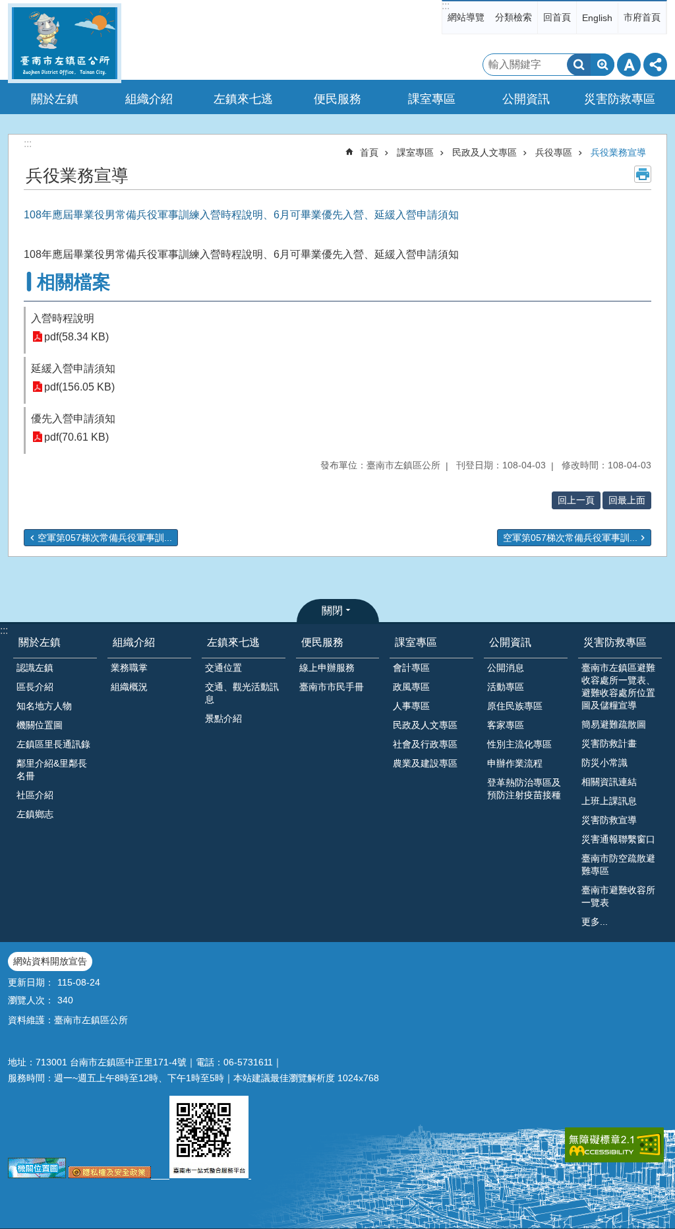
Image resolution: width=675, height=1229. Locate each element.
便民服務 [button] (337, 99)
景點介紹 (223, 718)
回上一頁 (576, 500)
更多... (594, 921)
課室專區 (415, 152)
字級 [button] (629, 65)
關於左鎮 (39, 642)
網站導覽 (466, 17)
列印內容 (642, 174)
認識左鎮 (34, 667)
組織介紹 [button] (149, 99)
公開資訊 (510, 642)
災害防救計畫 (609, 743)
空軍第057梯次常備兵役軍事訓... (105, 537)
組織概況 (129, 686)
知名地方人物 (44, 706)
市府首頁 (642, 17)
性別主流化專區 (519, 744)
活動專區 (505, 686)
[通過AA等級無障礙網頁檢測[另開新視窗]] (614, 1144)
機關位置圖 (39, 725)
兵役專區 (553, 152)
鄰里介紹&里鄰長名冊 (51, 769)
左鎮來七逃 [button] (243, 99)
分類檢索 (513, 17)
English (597, 18)
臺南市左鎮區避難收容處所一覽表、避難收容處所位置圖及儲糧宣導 (618, 686)
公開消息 (505, 667)
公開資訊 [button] (526, 99)
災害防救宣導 (609, 820)
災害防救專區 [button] (619, 99)
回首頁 (557, 17)
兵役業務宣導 (618, 152)
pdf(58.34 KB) (76, 336)
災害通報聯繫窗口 (618, 839)
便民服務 (322, 642)
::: (446, 5)
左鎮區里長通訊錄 (53, 744)
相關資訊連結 (609, 781)
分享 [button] (655, 65)
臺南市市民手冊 (331, 686)
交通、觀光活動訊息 (242, 693)
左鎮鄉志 (34, 814)
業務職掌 (129, 667)
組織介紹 (134, 642)
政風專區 (411, 686)
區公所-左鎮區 (64, 43)
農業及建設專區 (425, 763)
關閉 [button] (332, 610)
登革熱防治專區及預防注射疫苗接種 (524, 788)
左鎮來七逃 (233, 642)
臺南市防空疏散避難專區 (618, 864)
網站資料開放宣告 (50, 961)
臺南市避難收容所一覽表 (618, 896)
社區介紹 (34, 795)
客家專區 (505, 725)
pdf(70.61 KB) (76, 437)
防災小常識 (604, 762)
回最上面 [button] (626, 500)
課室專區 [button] (431, 99)
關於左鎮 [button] (54, 99)
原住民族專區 (515, 706)
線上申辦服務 (327, 667)
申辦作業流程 (515, 763)
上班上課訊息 (609, 801)
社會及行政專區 (425, 744)
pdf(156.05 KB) (79, 387)
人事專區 (411, 706)
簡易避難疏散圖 (613, 724)
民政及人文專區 (484, 152)
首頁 (369, 152)
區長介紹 (34, 686)
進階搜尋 (602, 64)
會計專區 (411, 667)
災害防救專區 (615, 642)
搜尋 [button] (579, 64)
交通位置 (223, 667)
